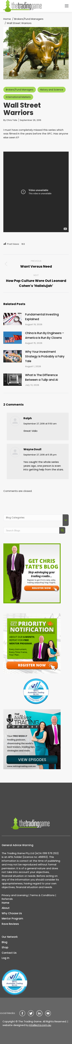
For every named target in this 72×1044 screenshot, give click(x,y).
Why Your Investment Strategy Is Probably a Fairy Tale (44, 356)
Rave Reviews (10, 924)
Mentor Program (12, 918)
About (6, 908)
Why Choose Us (12, 913)
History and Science (51, 89)
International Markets (18, 97)
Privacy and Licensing (15, 895)
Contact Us (9, 953)
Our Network (10, 937)
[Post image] (12, 319)
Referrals (7, 899)
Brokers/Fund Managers (19, 89)
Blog (4, 942)
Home (5, 902)
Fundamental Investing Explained (42, 316)
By (10, 120)
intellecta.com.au (40, 1025)
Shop (5, 947)
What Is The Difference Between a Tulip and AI (41, 377)
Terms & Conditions (42, 895)
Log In (5, 958)
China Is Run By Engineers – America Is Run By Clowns (44, 335)
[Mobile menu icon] (67, 6)
